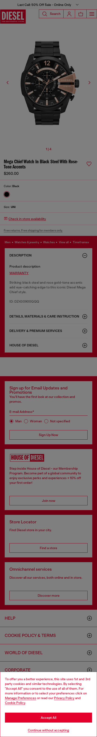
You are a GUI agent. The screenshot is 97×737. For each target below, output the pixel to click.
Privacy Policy (64, 698)
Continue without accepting (48, 730)
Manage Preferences (20, 698)
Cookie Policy (15, 703)
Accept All (48, 717)
